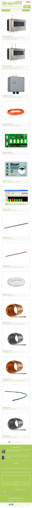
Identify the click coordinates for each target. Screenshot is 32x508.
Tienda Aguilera (25, 6)
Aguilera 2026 (5, 504)
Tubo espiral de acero (8, 352)
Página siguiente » (19, 442)
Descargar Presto (19, 500)
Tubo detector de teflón (9, 409)
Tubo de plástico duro (8, 295)
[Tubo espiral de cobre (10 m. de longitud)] (16, 378)
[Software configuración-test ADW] (16, 179)
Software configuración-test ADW (11, 182)
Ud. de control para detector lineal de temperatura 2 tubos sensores (12, 68)
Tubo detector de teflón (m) (10, 437)
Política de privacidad (16, 506)
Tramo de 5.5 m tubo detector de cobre (13, 267)
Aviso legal (27, 504)
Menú (29, 6)
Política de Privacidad (20, 489)
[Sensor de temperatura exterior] (16, 122)
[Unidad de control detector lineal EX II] (16, 94)
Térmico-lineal (26, 10)
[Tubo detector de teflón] (16, 406)
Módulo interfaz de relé (9, 153)
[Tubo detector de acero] (16, 236)
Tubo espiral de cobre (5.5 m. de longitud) (13, 324)
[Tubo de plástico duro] (16, 292)
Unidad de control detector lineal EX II (13, 97)
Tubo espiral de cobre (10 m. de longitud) (13, 380)
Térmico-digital (18, 10)
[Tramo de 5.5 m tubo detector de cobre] (16, 264)
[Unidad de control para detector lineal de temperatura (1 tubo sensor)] (16, 35)
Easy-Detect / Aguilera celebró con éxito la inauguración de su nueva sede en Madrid (18, 450)
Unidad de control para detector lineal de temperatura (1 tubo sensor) (13, 38)
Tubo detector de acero (9, 239)
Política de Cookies (26, 506)
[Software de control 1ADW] (16, 207)
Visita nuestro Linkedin (10, 504)
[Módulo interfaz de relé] (16, 151)
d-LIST (12, 10)
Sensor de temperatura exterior (11, 125)
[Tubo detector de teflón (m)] (16, 434)
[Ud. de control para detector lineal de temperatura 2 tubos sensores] (16, 64)
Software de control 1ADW (10, 210)
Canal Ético (8, 506)
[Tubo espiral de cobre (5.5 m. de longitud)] (16, 321)
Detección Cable (5, 10)
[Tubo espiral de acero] (16, 349)
